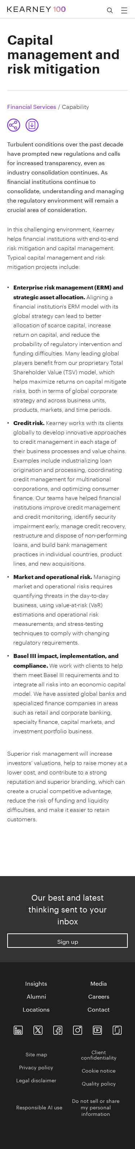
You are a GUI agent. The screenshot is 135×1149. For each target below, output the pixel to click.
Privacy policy (36, 1067)
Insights (36, 983)
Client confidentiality (99, 1054)
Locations (36, 1009)
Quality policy (99, 1083)
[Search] (110, 10)
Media (98, 983)
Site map (36, 1054)
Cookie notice (99, 1070)
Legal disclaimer (36, 1080)
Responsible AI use (39, 1107)
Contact (98, 1009)
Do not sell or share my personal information (96, 1106)
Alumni (36, 996)
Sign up (67, 940)
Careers (98, 996)
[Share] (13, 125)
